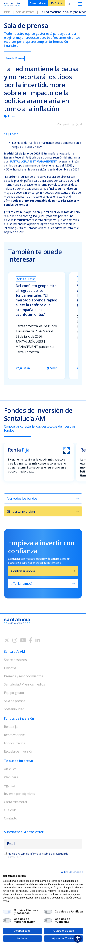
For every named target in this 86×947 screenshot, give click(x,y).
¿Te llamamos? (22, 583)
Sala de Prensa (25, 12)
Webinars (11, 777)
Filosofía (10, 668)
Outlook (10, 810)
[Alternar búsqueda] (69, 4)
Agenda (9, 785)
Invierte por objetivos (19, 793)
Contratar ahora (23, 571)
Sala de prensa (14, 701)
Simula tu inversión (21, 511)
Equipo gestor (14, 692)
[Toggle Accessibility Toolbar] (77, 938)
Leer (18, 857)
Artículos (10, 769)
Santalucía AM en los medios (24, 684)
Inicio (7, 12)
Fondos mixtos (14, 743)
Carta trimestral (15, 802)
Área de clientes (39, 3)
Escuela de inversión (18, 751)
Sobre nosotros (15, 660)
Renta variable (14, 735)
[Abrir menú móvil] (80, 4)
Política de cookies (71, 872)
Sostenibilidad (14, 709)
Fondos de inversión (19, 718)
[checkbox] (7, 912)
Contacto (10, 818)
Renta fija (11, 726)
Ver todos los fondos (22, 498)
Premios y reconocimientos (23, 676)
